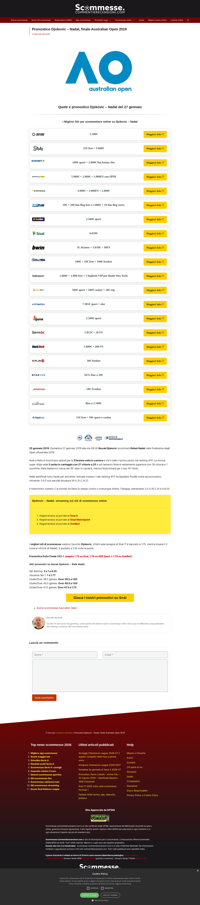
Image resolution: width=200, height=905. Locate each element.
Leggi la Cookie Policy (123, 884)
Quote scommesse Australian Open (57, 608)
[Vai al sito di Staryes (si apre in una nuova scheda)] (38, 377)
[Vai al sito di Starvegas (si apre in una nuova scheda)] (38, 193)
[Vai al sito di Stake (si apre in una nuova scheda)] (38, 151)
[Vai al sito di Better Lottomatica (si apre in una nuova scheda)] (38, 306)
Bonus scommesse (19, 20)
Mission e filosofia (136, 753)
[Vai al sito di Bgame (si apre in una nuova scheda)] (38, 321)
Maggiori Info (156, 135)
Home (60, 733)
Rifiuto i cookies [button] (110, 895)
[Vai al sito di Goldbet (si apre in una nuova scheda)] (38, 221)
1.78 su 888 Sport (100, 556)
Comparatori (133, 781)
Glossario (131, 771)
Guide (141, 20)
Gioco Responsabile (137, 790)
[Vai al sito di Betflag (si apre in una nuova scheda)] (38, 207)
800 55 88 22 (88, 858)
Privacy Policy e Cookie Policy (142, 795)
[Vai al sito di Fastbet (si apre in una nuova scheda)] (38, 420)
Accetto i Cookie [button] (89, 895)
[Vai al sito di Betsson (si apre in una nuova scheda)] (38, 278)
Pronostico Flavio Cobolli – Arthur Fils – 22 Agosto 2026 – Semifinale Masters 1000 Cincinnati (99, 778)
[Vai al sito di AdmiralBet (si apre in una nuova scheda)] (38, 179)
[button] (100, 900)
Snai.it (74, 515)
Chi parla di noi (134, 767)
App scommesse (83, 20)
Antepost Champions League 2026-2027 (100, 765)
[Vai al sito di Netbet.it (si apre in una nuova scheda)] (38, 349)
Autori (130, 757)
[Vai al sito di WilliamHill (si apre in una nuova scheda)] (38, 260)
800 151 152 (141, 858)
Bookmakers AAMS (63, 20)
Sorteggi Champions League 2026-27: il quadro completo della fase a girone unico (99, 757)
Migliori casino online (157, 20)
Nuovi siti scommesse (41, 20)
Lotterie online (176, 20)
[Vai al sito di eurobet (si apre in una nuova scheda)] (38, 161)
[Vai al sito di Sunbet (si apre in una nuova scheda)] (38, 292)
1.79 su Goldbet (122, 556)
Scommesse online (123, 20)
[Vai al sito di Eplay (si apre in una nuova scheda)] (38, 363)
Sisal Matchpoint (80, 519)
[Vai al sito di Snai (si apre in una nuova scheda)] (38, 136)
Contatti (131, 762)
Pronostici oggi (101, 20)
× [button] (198, 871)
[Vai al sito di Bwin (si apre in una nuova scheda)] (38, 250)
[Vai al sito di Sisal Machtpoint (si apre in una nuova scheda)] (38, 236)
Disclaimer (132, 786)
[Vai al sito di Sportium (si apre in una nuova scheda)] (38, 391)
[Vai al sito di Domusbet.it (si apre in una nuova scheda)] (38, 335)
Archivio (68, 733)
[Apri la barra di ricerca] (188, 20)
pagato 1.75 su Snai (77, 556)
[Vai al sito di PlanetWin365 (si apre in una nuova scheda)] (38, 406)
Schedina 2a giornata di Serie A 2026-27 (100, 769)
